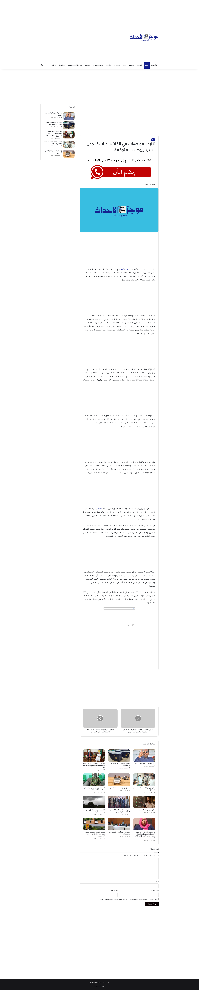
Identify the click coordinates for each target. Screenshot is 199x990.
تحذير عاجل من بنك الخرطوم (147, 810)
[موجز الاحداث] (144, 37)
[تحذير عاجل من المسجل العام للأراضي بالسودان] (144, 779)
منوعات (117, 65)
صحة (124, 65)
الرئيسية (154, 65)
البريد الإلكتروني (154, 890)
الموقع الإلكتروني (113, 890)
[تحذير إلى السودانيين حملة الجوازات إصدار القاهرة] (119, 755)
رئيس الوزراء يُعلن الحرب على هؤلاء (145, 764)
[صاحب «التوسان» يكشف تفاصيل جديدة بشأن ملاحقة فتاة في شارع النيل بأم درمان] (94, 824)
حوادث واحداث (98, 65)
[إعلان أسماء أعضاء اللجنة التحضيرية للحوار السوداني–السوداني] (119, 802)
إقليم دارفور (126, 270)
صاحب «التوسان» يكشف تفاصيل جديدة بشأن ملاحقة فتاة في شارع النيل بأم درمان (95, 834)
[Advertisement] (99, 14)
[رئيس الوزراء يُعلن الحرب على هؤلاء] (144, 755)
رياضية (131, 65)
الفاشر (99, 509)
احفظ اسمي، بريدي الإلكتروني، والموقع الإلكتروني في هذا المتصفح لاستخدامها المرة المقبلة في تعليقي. (128, 899)
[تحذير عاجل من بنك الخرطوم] (144, 802)
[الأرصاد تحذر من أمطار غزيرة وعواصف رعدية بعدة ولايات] (94, 802)
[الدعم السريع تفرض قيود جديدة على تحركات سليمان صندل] (94, 779)
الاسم (157, 882)
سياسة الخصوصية (75, 65)
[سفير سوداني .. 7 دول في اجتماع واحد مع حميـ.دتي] (119, 824)
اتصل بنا (62, 65)
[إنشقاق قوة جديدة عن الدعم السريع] (119, 779)
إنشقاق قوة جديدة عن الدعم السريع (120, 788)
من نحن (53, 65)
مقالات (108, 65)
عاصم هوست (97, 986)
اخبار (146, 65)
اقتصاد (139, 65)
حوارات (87, 65)
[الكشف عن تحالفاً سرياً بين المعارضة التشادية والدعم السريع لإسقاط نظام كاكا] (94, 755)
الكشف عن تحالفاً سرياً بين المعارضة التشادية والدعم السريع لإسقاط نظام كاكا (94, 765)
